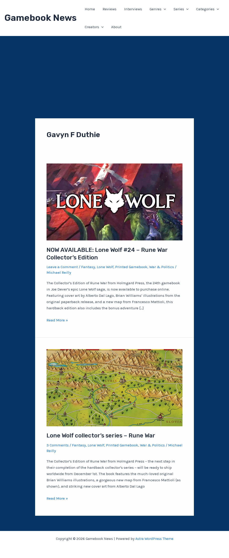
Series (179, 9)
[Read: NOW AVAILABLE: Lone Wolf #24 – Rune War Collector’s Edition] (114, 201)
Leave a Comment (62, 267)
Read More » (57, 320)
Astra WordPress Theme (154, 539)
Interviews (133, 9)
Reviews (110, 9)
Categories (205, 9)
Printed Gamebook (131, 267)
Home (90, 9)
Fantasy (88, 267)
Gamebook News (40, 18)
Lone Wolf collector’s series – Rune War (101, 435)
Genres (155, 9)
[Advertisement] (114, 69)
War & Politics (161, 267)
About (116, 27)
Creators (92, 27)
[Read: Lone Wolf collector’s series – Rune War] (114, 387)
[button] (163, 9)
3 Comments (58, 445)
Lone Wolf (105, 267)
